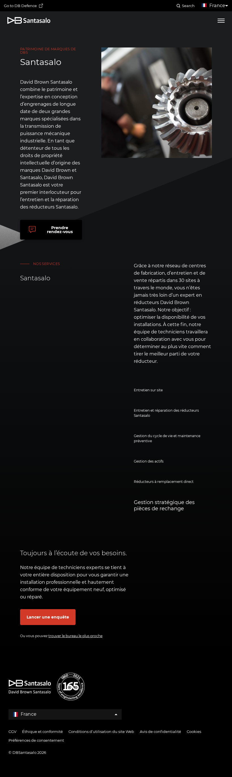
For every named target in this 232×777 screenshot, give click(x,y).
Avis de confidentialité (160, 731)
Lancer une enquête (48, 617)
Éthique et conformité (42, 731)
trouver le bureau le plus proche (75, 636)
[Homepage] (28, 20)
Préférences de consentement (36, 740)
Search (188, 5)
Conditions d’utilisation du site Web (101, 731)
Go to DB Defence (20, 6)
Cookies (194, 731)
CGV (12, 731)
